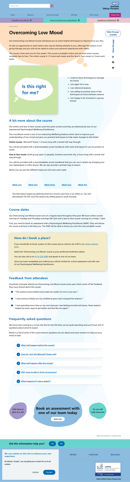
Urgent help (115, 15)
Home (13, 15)
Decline (35, 472)
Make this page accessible (113, 33)
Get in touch (94, 15)
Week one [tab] (17, 185)
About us (30, 15)
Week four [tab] (66, 185)
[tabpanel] (53, 196)
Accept (49, 472)
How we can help (52, 15)
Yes (52, 443)
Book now (58, 419)
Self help (74, 15)
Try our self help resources (97, 410)
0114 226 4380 (41, 256)
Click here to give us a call (18, 410)
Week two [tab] (33, 185)
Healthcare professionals (107, 20)
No (61, 443)
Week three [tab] (49, 185)
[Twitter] (112, 67)
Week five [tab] (82, 185)
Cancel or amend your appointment (63, 20)
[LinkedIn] (112, 56)
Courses (16, 26)
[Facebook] (112, 62)
